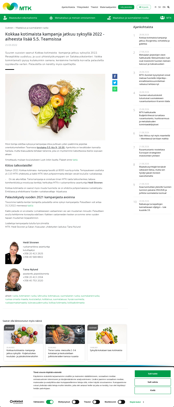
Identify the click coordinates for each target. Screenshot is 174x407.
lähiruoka (42, 295)
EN (164, 7)
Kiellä (152, 390)
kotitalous (47, 299)
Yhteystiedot (83, 7)
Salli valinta (153, 382)
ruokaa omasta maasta (16, 299)
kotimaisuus (53, 295)
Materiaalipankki (108, 7)
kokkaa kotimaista (57, 302)
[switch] (75, 402)
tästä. (75, 159)
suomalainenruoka (90, 295)
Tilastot (94, 7)
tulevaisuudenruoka (38, 302)
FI (155, 7)
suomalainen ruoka (70, 295)
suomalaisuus (60, 299)
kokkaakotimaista (75, 302)
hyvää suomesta (76, 299)
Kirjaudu (144, 7)
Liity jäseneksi (126, 7)
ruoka (15, 295)
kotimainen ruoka (27, 295)
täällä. (30, 205)
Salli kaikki (152, 374)
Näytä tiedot (135, 402)
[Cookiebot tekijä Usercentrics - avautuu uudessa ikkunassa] (16, 402)
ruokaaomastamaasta (16, 302)
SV (159, 7)
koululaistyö (35, 299)
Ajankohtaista (68, 7)
